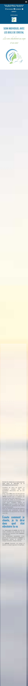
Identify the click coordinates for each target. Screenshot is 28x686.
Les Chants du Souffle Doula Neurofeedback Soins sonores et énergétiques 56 (14, 19)
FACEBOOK (18, 9)
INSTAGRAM (10, 9)
